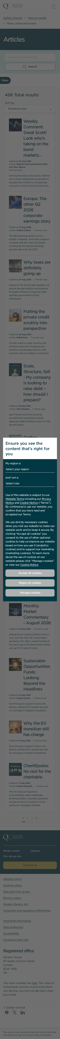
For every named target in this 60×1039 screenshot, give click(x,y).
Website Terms (14, 498)
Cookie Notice (29, 502)
